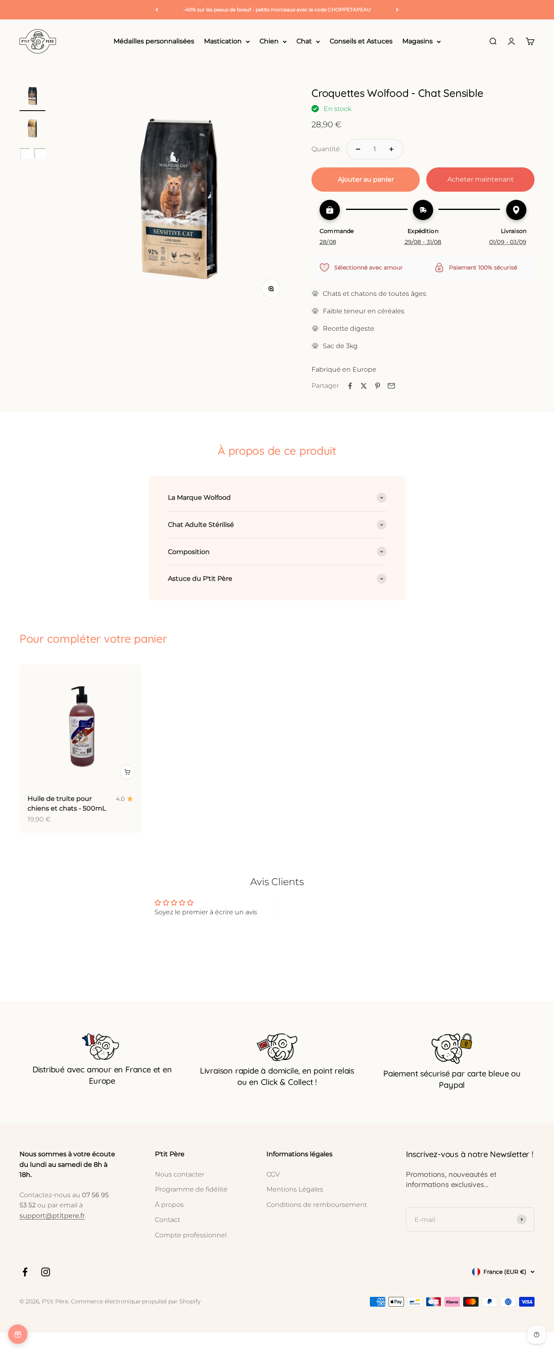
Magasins (417, 41)
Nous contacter (179, 1174)
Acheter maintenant (480, 179)
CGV (273, 1174)
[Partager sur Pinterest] (377, 386)
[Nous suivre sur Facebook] (24, 1271)
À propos (169, 1205)
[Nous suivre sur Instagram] (45, 1271)
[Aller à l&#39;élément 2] (32, 129)
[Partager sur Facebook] (350, 386)
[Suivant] (397, 10)
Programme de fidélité (191, 1189)
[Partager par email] (391, 386)
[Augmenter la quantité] (391, 149)
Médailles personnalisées (154, 41)
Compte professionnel (191, 1235)
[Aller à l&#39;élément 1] (32, 97)
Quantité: (326, 149)
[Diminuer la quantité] (358, 149)
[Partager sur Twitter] (364, 386)
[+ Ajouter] (127, 772)
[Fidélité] (18, 1334)
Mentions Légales (294, 1189)
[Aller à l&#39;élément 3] (32, 154)
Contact (167, 1220)
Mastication (223, 41)
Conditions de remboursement (316, 1205)
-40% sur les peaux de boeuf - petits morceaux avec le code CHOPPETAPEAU (277, 9)
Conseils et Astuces (361, 41)
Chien (269, 41)
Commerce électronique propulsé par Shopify (135, 1301)
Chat (304, 41)
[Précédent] (156, 10)
